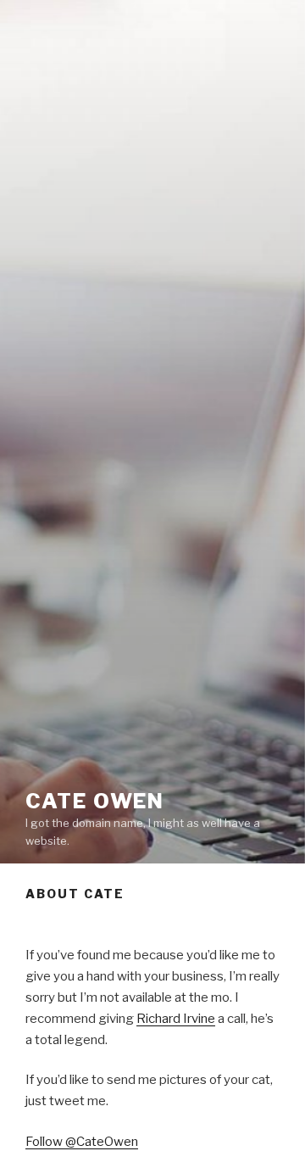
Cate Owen (94, 801)
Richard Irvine (175, 1018)
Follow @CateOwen (81, 1141)
